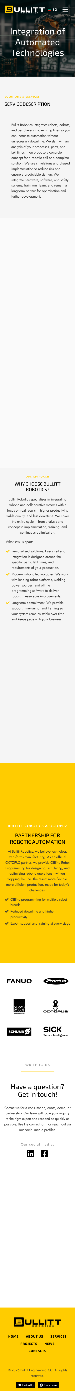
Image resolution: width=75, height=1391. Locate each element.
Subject (15, 1234)
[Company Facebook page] (44, 1153)
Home (13, 1336)
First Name (18, 1197)
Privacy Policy (20, 1281)
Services (58, 1336)
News (49, 1343)
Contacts (37, 1351)
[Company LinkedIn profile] (30, 1153)
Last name (49, 1197)
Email (15, 1215)
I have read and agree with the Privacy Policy (37, 1290)
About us (34, 1336)
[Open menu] (65, 9)
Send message (37, 1303)
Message (18, 1252)
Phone (45, 1215)
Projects (28, 1343)
